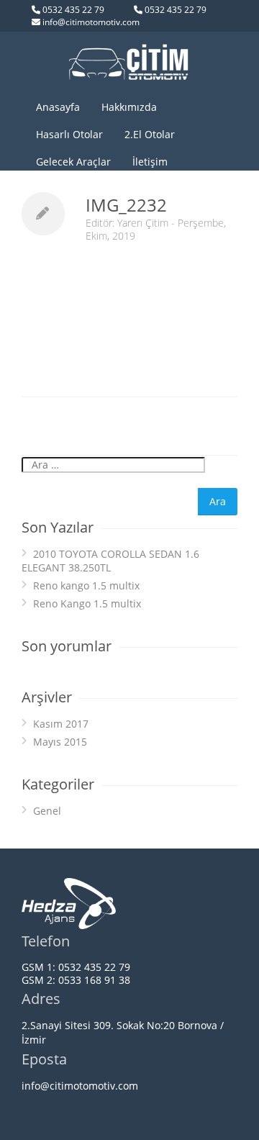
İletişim (150, 161)
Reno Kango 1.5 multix (87, 603)
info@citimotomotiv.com (91, 22)
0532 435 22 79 (73, 10)
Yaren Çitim (142, 223)
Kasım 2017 (60, 723)
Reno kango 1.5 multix (86, 585)
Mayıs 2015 (60, 741)
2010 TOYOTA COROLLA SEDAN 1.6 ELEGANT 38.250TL (110, 560)
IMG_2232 (126, 205)
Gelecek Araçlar (73, 161)
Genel (47, 811)
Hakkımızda (129, 107)
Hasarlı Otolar (69, 134)
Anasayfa (58, 107)
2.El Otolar (149, 134)
